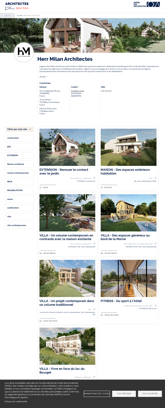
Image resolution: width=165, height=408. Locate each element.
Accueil (19, 15)
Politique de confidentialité (16, 402)
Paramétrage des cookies (97, 394)
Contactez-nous (77, 91)
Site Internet (106, 91)
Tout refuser (124, 394)
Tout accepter (150, 394)
